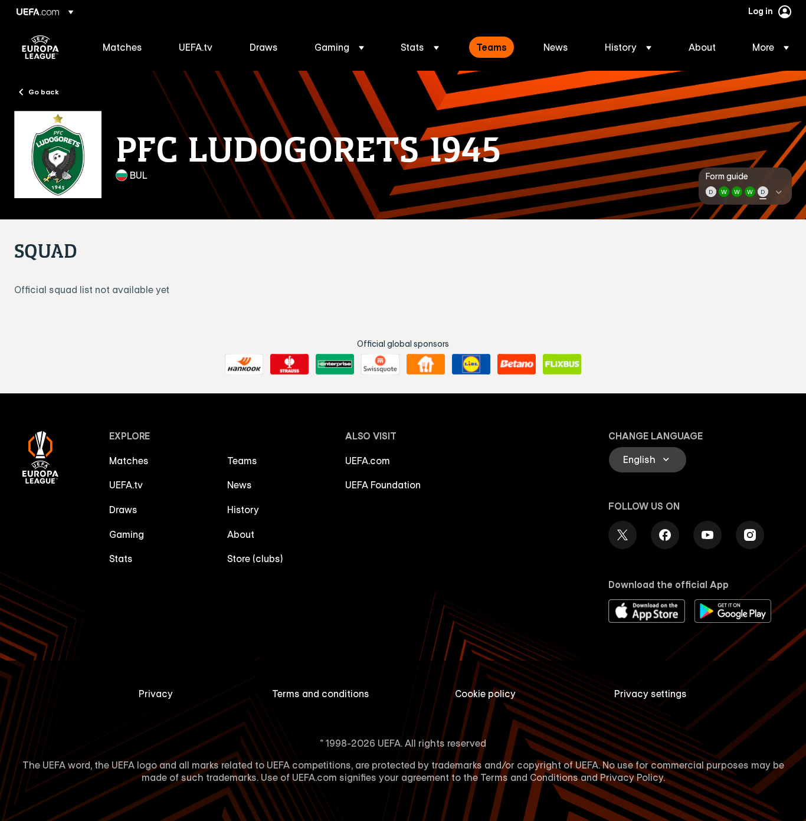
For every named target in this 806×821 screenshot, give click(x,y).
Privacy (156, 693)
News (239, 485)
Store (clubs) (255, 558)
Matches (129, 460)
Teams (242, 460)
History (243, 509)
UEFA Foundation (383, 485)
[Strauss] (289, 364)
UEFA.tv (126, 485)
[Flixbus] (562, 364)
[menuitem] (126, 47)
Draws (123, 509)
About (240, 534)
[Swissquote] (380, 364)
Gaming (126, 534)
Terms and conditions (320, 693)
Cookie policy (485, 693)
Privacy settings (650, 693)
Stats (121, 558)
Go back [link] (43, 91)
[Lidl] (471, 364)
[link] (122, 47)
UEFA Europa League (40, 47)
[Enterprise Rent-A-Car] (335, 364)
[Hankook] (244, 364)
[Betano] (516, 364)
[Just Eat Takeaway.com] (426, 364)
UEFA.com (367, 460)
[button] (339, 47)
